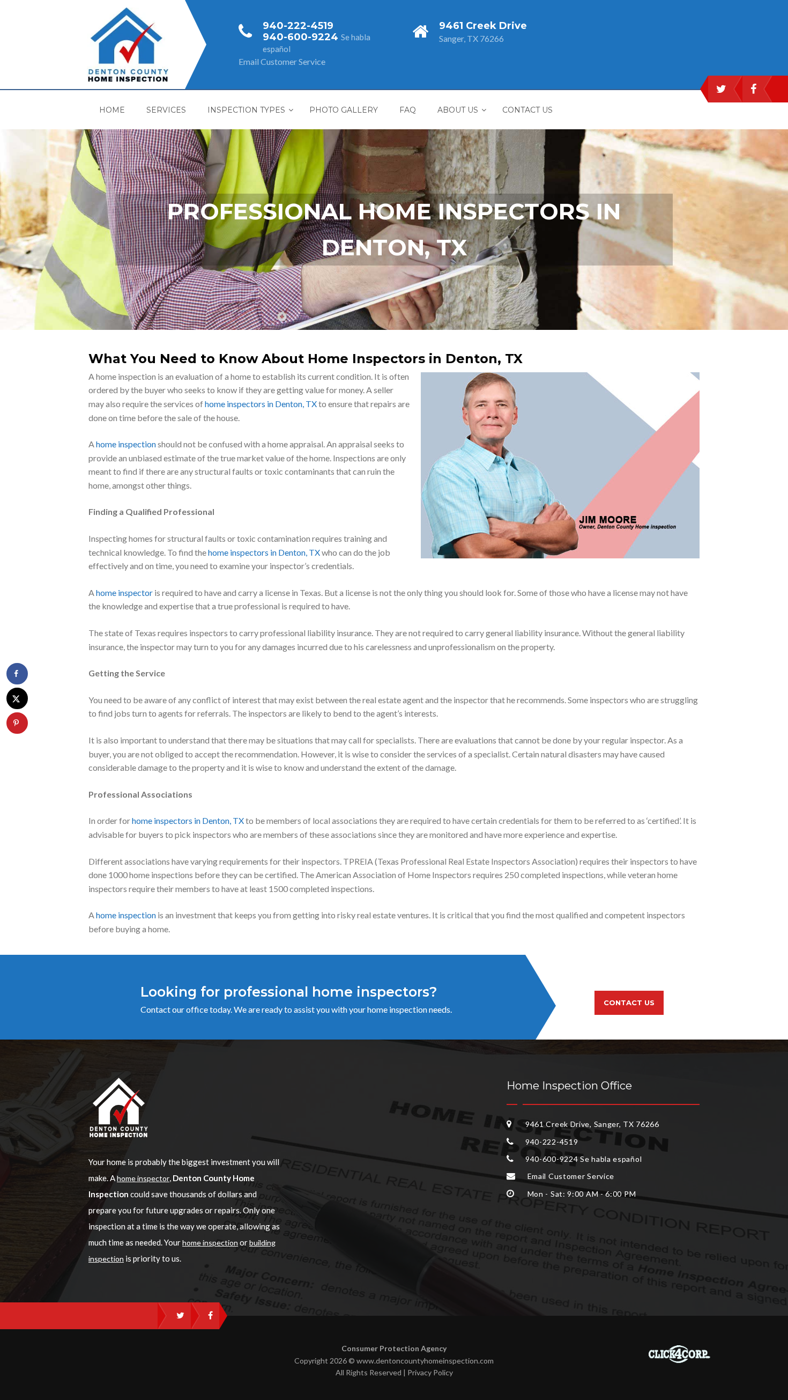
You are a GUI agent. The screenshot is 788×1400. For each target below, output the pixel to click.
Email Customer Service (569, 1176)
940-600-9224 (302, 37)
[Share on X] (17, 698)
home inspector (124, 592)
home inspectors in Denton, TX (261, 404)
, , (592, 1124)
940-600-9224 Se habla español (583, 1158)
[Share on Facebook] (17, 673)
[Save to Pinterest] (17, 723)
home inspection (126, 444)
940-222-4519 (298, 26)
